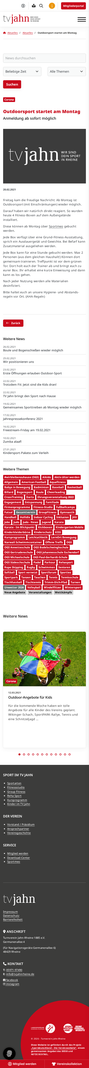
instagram (12, 984)
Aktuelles (12, 32)
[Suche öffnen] (41, 6)
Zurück (15, 323)
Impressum (10, 911)
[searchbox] (44, 58)
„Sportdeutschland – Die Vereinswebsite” (53, 1047)
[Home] (21, 19)
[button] (19, 754)
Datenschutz (11, 915)
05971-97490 (14, 970)
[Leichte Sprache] (34, 6)
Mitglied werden (17, 853)
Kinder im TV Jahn (18, 804)
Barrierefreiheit (13, 919)
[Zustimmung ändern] (9, 1053)
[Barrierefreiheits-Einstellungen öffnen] (23, 5)
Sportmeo (56, 226)
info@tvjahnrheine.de (20, 974)
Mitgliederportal (73, 6)
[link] (44, 690)
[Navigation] (80, 19)
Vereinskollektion (69, 1064)
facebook (11, 980)
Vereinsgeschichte (19, 833)
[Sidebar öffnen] (52, 6)
